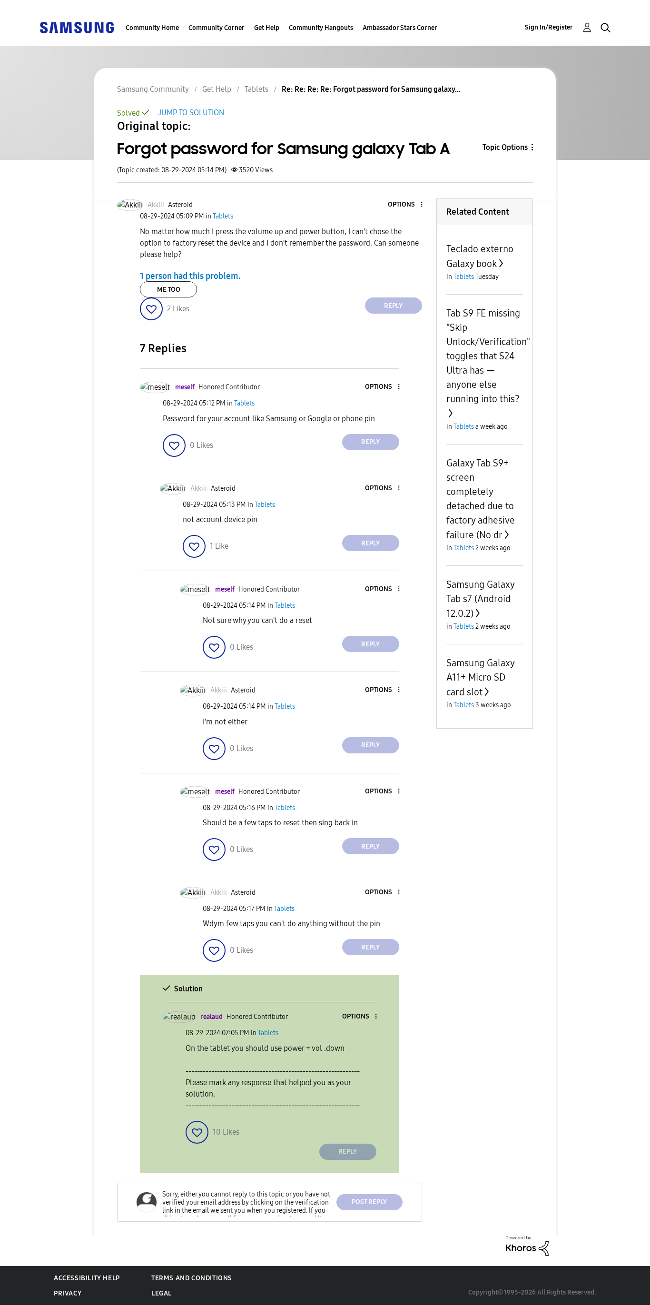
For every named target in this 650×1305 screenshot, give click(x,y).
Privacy (67, 1293)
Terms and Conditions (191, 1278)
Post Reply (369, 1202)
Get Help (266, 28)
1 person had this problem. (190, 275)
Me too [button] (168, 290)
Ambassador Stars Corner (400, 28)
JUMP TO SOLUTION (191, 112)
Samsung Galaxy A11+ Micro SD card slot (480, 677)
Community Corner (216, 28)
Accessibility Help (87, 1278)
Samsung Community (153, 89)
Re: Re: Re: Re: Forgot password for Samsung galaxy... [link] (371, 89)
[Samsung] (76, 26)
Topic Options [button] (505, 147)
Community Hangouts (321, 28)
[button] (405, 204)
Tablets (256, 89)
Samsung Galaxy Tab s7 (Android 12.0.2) (480, 599)
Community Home (152, 28)
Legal (161, 1293)
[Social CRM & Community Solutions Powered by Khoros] (527, 1245)
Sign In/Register (549, 27)
